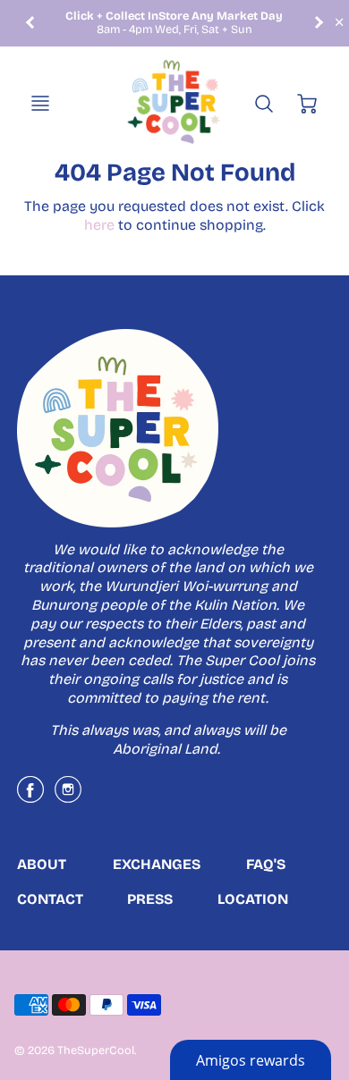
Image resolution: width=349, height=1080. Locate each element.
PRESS (150, 898)
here (99, 224)
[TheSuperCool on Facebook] (30, 796)
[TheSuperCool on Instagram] (68, 796)
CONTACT (50, 898)
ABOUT (41, 864)
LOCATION (252, 898)
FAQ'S (265, 864)
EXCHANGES (156, 864)
